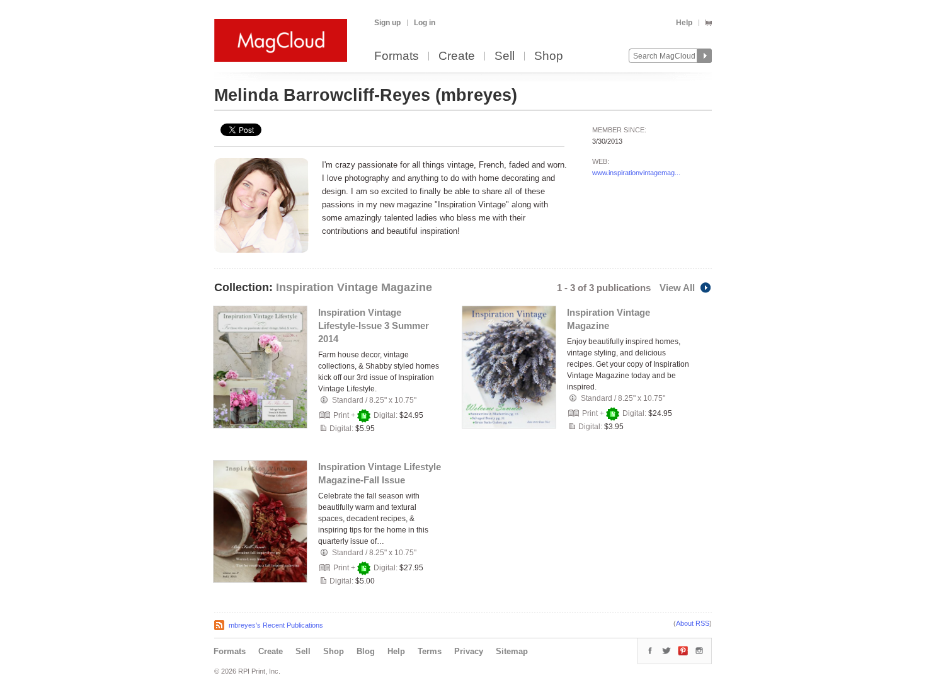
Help (684, 22)
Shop (548, 56)
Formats (396, 56)
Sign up (387, 22)
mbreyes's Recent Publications (276, 625)
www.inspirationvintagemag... (636, 172)
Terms (430, 651)
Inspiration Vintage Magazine (354, 287)
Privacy (468, 651)
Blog (366, 651)
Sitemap (512, 651)
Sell (504, 56)
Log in (424, 22)
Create (456, 56)
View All (677, 287)
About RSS (692, 623)
